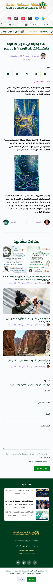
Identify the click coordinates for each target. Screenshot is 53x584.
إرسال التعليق (42, 468)
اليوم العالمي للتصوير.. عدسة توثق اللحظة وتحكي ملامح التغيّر (28, 320)
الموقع (47, 414)
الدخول (46, 25)
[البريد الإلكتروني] (7, 74)
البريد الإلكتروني (43, 402)
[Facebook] (45, 74)
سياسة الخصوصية (35, 461)
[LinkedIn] (26, 74)
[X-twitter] (29, 562)
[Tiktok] (24, 562)
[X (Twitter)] (35, 74)
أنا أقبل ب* (38, 461)
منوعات (25, 60)
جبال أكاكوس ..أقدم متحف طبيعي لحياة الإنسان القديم (29, 361)
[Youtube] (18, 562)
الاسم (47, 390)
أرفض (21, 579)
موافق (31, 579)
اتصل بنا (28, 541)
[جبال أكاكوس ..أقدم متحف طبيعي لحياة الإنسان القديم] (26, 343)
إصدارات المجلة (37, 25)
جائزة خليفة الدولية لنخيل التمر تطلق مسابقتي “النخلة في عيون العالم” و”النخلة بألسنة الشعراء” (26, 278)
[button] (26, 24)
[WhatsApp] (17, 74)
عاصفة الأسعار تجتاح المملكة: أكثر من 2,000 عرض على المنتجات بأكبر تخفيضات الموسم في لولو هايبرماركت (19, 504)
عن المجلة (35, 541)
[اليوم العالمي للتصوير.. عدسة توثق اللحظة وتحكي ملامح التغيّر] (26, 301)
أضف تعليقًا (45, 426)
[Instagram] (35, 562)
